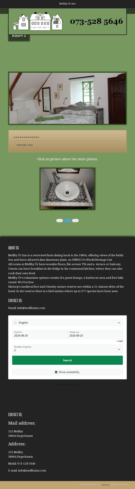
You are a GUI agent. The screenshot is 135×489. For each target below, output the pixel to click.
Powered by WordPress (90, 485)
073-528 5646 (26, 463)
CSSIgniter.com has (118, 485)
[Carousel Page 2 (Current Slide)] (67, 220)
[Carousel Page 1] (59, 220)
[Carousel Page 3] (75, 220)
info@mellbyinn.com (31, 308)
